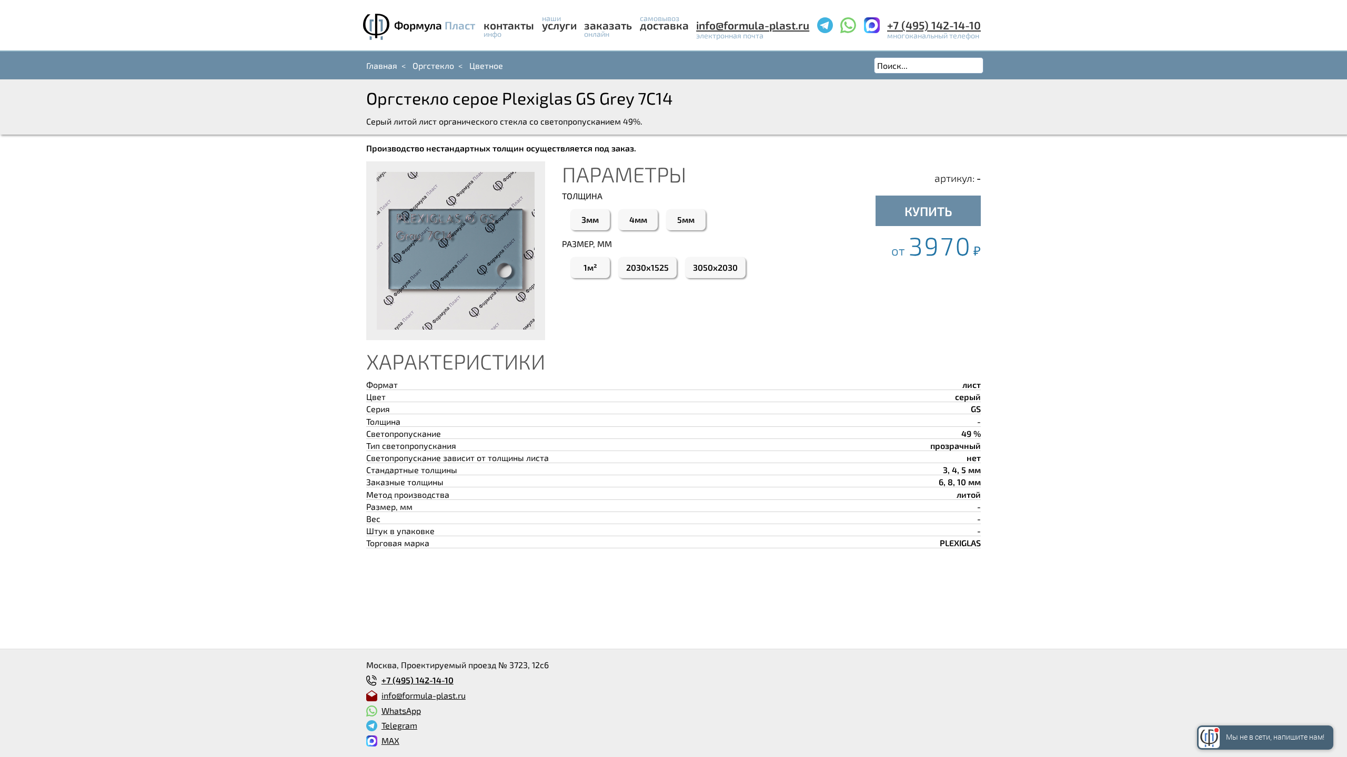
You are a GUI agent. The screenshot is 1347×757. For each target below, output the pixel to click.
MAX (390, 740)
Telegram (399, 725)
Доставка (664, 25)
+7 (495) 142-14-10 (934, 25)
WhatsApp (401, 710)
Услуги (559, 25)
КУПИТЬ (928, 211)
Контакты (509, 25)
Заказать (608, 25)
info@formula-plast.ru (752, 25)
